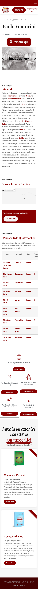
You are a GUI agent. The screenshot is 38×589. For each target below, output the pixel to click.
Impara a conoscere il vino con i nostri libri (32, 10)
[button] (35, 2)
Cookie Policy (22, 585)
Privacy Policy (16, 585)
